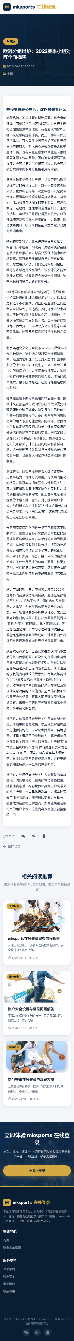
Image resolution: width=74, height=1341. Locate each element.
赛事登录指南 (12, 1247)
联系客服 (9, 1291)
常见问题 (9, 1284)
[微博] (37, 1332)
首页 (6, 1240)
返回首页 (14, 847)
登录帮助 (9, 1269)
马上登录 (38, 1171)
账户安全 (9, 1276)
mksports (30, 7)
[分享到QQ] (44, 836)
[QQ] (48, 1332)
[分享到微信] (23, 836)
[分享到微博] (33, 836)
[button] (66, 7)
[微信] (26, 1332)
